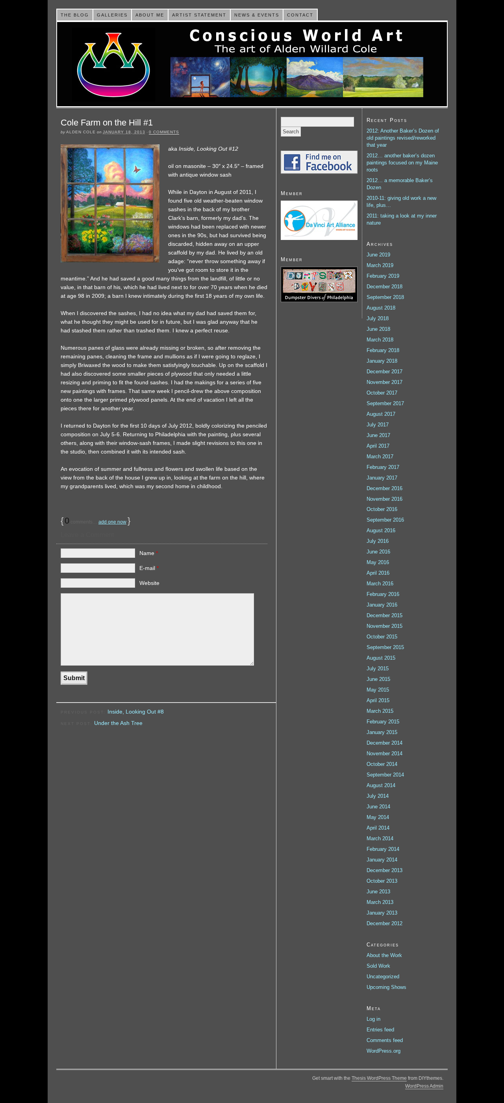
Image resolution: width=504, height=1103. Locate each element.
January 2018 (382, 361)
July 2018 (378, 318)
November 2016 (384, 499)
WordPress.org (383, 1051)
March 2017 (380, 456)
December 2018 (384, 287)
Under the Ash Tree (118, 723)
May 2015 (378, 690)
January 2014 (382, 860)
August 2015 (381, 658)
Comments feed (385, 1040)
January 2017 (382, 478)
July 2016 (378, 541)
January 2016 (382, 605)
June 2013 (378, 892)
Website (149, 583)
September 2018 (385, 297)
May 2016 (378, 562)
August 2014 (381, 785)
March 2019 (380, 265)
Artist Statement (199, 15)
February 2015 (383, 722)
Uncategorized (383, 976)
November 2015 (384, 626)
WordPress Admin (424, 1086)
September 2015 (385, 647)
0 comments (164, 132)
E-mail (149, 568)
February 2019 (383, 276)
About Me (149, 15)
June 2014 (378, 807)
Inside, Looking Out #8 (135, 711)
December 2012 (384, 923)
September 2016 (385, 520)
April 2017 (378, 446)
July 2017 (378, 425)
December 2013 (384, 870)
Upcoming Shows (386, 987)
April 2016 (378, 573)
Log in (373, 1019)
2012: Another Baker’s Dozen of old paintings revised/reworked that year (403, 138)
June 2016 (378, 552)
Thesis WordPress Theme (379, 1078)
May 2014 (378, 817)
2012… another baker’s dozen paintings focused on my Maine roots (402, 163)
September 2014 (385, 775)
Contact (300, 15)
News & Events (256, 15)
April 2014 (378, 828)
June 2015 (378, 679)
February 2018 (383, 350)
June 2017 (378, 435)
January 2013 (382, 913)
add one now (112, 522)
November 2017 (384, 382)
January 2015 (382, 732)
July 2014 (378, 796)
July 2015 (378, 668)
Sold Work (378, 966)
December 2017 (384, 371)
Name (148, 553)
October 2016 (382, 509)
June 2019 (378, 255)
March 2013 (380, 902)
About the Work (384, 955)
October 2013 (382, 881)
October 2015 (382, 637)
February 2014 (383, 849)
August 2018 (381, 308)
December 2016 (384, 488)
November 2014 (384, 753)
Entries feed (380, 1030)
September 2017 (385, 403)
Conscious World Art (252, 64)
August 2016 (381, 530)
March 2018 (380, 340)
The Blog (75, 15)
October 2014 (382, 764)
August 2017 (381, 414)
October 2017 (382, 393)
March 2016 (380, 584)
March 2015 (380, 711)
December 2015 (384, 615)
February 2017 (383, 467)
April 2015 (378, 700)
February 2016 (383, 594)
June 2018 (378, 329)
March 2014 (380, 838)
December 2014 (384, 743)
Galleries (112, 15)
